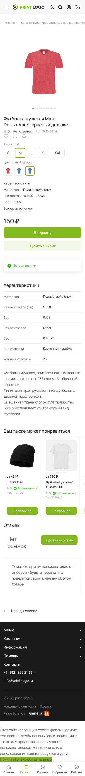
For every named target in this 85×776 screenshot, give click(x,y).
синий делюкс (19, 170)
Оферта (45, 706)
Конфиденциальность (20, 706)
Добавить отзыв (59, 540)
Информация (15, 647)
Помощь (11, 655)
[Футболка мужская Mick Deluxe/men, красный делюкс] (44, 71)
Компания (12, 638)
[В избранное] (6, 136)
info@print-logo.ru (18, 680)
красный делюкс (8, 170)
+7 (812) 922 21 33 (18, 672)
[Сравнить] (15, 136)
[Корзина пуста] (77, 7)
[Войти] (69, 7)
